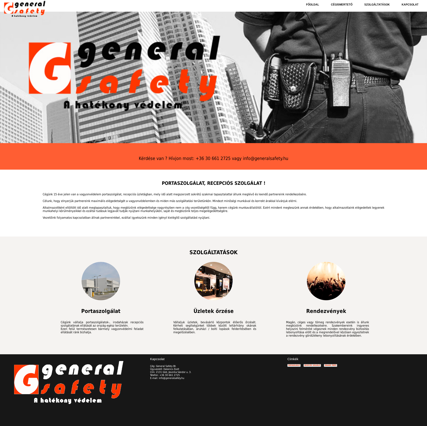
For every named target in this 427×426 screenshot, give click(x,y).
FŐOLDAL (312, 4)
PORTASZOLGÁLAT (294, 365)
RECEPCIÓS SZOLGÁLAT (312, 365)
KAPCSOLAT (410, 4)
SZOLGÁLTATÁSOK (377, 4)
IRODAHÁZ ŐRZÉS (330, 365)
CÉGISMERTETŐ (341, 4)
